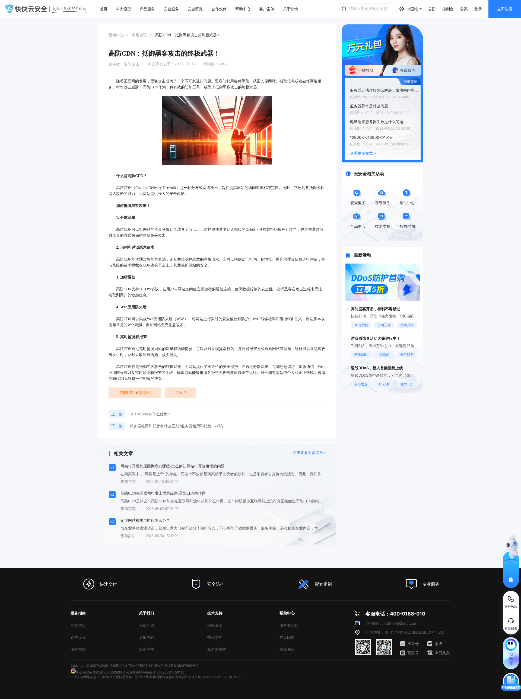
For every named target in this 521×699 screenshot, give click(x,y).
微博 (438, 643)
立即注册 (504, 9)
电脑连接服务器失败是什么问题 (376, 121)
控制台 (448, 9)
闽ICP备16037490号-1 (181, 665)
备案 (464, 9)
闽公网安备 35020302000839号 (100, 672)
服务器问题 (288, 625)
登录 (478, 9)
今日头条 (442, 652)
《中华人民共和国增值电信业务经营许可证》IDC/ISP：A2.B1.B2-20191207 (188, 677)
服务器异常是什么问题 (369, 106)
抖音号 (413, 643)
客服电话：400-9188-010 (395, 614)
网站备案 (215, 625)
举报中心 (146, 637)
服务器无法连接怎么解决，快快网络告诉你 (384, 90)
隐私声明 (146, 649)
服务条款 (78, 649)
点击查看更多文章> (309, 453)
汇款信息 (78, 625)
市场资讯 (287, 649)
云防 (432, 9)
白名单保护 (216, 649)
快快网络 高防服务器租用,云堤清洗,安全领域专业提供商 (46, 9)
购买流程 (78, 637)
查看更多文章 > (363, 153)
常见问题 (287, 637)
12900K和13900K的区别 (371, 137)
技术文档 (215, 637)
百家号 (413, 652)
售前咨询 (511, 574)
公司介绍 (146, 625)
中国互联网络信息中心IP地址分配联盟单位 (101, 677)
